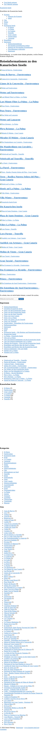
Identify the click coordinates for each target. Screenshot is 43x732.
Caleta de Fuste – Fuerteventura (14, 364)
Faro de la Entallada (10, 540)
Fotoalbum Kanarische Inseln (13, 309)
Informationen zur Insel (11, 472)
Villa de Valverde (9, 613)
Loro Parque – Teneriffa (11, 233)
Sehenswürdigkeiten (10, 483)
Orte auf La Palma (10, 338)
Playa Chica (8, 724)
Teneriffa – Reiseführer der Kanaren (15, 640)
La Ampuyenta (8, 555)
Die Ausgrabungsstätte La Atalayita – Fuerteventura (20, 367)
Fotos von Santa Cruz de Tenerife (14, 319)
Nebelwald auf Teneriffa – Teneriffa (17, 158)
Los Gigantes (8, 618)
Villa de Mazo (8, 704)
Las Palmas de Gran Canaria (13, 569)
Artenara (7, 709)
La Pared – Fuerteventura (12, 167)
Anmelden (3, 729)
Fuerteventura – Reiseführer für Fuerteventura (18, 323)
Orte (5, 470)
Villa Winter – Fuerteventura (14, 197)
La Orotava (7, 631)
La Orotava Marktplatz (11, 622)
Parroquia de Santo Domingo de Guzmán (17, 671)
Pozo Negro (8, 582)
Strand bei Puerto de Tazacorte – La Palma (17, 380)
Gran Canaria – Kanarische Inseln (14, 646)
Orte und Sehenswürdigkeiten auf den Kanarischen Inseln (22, 339)
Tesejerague (8, 596)
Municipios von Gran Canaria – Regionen (17, 702)
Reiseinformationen (10, 463)
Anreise (6, 494)
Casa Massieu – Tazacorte (12, 717)
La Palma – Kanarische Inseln (13, 336)
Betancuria (7, 518)
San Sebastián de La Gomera (13, 587)
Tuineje (6, 604)
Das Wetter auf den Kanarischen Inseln (16, 369)
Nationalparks (8, 477)
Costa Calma (8, 533)
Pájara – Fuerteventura (11, 279)
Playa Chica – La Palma (11, 375)
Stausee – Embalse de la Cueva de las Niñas (18, 686)
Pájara (6, 578)
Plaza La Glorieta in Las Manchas (14, 715)
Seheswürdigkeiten (10, 468)
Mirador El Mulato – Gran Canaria (17, 137)
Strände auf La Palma (11, 350)
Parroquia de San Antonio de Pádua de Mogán (18, 682)
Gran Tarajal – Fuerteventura (14, 260)
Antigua (6, 514)
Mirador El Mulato (10, 684)
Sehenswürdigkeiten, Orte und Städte (16, 349)
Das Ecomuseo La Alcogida (13, 534)
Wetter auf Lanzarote (10, 119)
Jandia (6, 551)
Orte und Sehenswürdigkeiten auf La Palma (18, 341)
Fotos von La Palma (10, 318)
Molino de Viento (9, 680)
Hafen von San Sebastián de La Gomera (16, 371)
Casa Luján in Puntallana (12, 719)
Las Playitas (8, 571)
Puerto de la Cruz (9, 624)
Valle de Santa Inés (10, 607)
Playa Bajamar (8, 722)
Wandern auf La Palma (11, 352)
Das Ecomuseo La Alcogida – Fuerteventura (21, 270)
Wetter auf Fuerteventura (12, 92)
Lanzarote (7, 397)
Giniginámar (8, 547)
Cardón (6, 522)
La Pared (7, 564)
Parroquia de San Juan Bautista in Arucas (17, 664)
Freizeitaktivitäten (9, 490)
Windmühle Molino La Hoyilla (14, 708)
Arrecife (6, 516)
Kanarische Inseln (5, 8)
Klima (6, 476)
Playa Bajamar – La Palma (13, 128)
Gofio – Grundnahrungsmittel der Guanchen (18, 691)
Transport (7, 496)
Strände (6, 466)
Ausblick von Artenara (11, 658)
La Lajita (7, 560)
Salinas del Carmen (10, 586)
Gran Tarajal (8, 549)
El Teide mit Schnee (10, 637)
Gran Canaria (8, 392)
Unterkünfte (8, 501)
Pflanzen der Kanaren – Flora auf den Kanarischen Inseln (22, 343)
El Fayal (6, 706)
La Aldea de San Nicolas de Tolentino (16, 653)
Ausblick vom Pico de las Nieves (14, 699)
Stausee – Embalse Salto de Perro (14, 689)
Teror (5, 675)
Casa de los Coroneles (11, 524)
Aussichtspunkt (9, 485)
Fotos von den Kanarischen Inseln (15, 310)
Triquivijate (7, 602)
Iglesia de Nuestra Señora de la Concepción (18, 642)
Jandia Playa (8, 553)
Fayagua (6, 542)
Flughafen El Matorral (11, 544)
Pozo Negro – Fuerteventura (13, 110)
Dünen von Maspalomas (11, 647)
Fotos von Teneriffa (10, 321)
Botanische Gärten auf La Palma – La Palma (18, 378)
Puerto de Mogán (9, 678)
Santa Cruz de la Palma (11, 589)
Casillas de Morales (10, 525)
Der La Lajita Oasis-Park (12, 536)
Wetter (6, 465)
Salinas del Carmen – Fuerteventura (15, 366)
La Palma (7, 395)
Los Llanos (7, 700)
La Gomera (7, 393)
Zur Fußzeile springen (11, 4)
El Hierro (7, 388)
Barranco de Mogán (10, 660)
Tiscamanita (8, 598)
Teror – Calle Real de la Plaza (13, 677)
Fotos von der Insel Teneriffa (13, 314)
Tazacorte (7, 720)
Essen (6, 488)
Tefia (5, 595)
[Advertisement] (21, 423)
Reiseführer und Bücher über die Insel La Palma (19, 345)
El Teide (6, 626)
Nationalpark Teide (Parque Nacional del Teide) (19, 627)
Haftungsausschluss (10, 325)
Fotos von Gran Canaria (11, 316)
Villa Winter (8, 615)
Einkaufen (7, 486)
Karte (6, 457)
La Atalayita (8, 556)
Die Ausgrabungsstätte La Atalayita (15, 538)
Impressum (7, 327)
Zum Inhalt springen (10, 2)
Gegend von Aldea (10, 655)
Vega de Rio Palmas (10, 611)
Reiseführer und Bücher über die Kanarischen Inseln (20, 347)
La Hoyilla (7, 713)
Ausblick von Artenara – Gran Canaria (18, 242)
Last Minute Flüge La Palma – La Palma (19, 101)
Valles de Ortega (9, 609)
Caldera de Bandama (10, 697)
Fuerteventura (8, 390)
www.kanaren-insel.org (31, 727)
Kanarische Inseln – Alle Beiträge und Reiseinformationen (22, 332)
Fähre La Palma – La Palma (13, 224)
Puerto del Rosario (10, 584)
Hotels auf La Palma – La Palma (15, 188)
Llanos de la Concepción (12, 573)
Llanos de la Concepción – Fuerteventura (19, 83)
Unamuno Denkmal (10, 606)
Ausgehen (7, 497)
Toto (5, 600)
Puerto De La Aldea (10, 651)
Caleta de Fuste (9, 520)
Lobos (6, 575)
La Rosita (7, 565)
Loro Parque (8, 635)
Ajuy (5, 513)
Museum (7, 503)
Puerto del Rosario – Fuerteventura (15, 362)
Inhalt (6, 329)
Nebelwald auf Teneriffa (11, 629)
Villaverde (7, 616)
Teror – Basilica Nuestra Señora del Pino (17, 673)
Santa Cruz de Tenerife (11, 591)
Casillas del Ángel (10, 527)
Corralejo (7, 531)
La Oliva (7, 562)
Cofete (6, 529)
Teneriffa (7, 399)
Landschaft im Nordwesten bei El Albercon (17, 649)
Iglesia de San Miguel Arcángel (14, 662)
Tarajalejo (7, 593)
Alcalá (6, 620)
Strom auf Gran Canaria (11, 644)
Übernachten (8, 499)
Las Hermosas (8, 567)
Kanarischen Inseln (10, 334)
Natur (6, 479)
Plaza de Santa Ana (10, 668)
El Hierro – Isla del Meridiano (13, 373)
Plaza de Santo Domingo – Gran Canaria (19, 215)
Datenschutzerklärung (11, 307)
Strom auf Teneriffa (10, 638)
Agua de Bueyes (9, 511)
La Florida (7, 558)
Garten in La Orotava (11, 633)
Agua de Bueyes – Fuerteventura (15, 74)
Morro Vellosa (8, 576)
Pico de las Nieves (10, 711)
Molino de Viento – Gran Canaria (16, 251)
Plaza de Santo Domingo (12, 669)
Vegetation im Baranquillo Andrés (14, 688)
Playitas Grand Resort (11, 580)
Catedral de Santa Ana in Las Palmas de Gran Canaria (21, 666)
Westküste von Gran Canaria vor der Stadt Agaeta (19, 657)
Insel (5, 330)
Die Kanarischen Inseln (11, 206)
